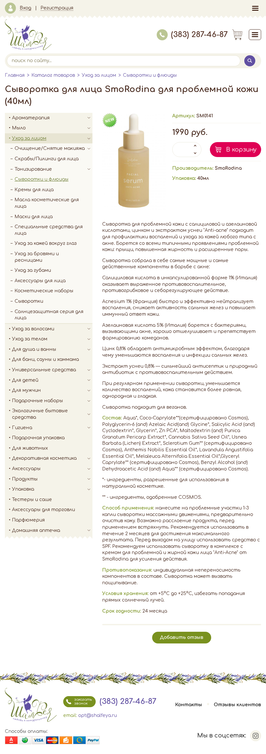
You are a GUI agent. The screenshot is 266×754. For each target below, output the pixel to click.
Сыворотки (29, 301)
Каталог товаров (53, 75)
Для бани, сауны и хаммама (45, 359)
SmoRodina (228, 168)
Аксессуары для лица (40, 280)
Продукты (25, 479)
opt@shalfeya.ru (97, 715)
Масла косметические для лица (47, 203)
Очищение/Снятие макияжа (50, 148)
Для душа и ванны (34, 349)
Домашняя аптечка (36, 530)
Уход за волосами (33, 328)
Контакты (188, 704)
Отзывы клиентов (237, 704)
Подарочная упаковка (38, 437)
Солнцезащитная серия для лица (49, 315)
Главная (15, 75)
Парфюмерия (28, 520)
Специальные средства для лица (49, 230)
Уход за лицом (99, 75)
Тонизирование (33, 169)
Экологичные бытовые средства (40, 414)
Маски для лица (34, 216)
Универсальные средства (44, 369)
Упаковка (23, 489)
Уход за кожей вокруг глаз (46, 243)
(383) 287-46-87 (199, 34)
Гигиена (22, 427)
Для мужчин (26, 390)
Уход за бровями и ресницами (37, 257)
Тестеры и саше (32, 499)
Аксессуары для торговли (43, 509)
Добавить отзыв (181, 637)
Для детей (25, 380)
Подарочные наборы (37, 400)
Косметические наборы (44, 290)
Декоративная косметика (44, 458)
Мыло (19, 128)
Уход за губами (33, 270)
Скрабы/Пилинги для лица (47, 158)
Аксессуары (26, 468)
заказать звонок (83, 701)
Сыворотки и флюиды (150, 75)
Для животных (30, 448)
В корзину (241, 149)
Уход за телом (29, 339)
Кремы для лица (34, 189)
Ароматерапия (31, 117)
